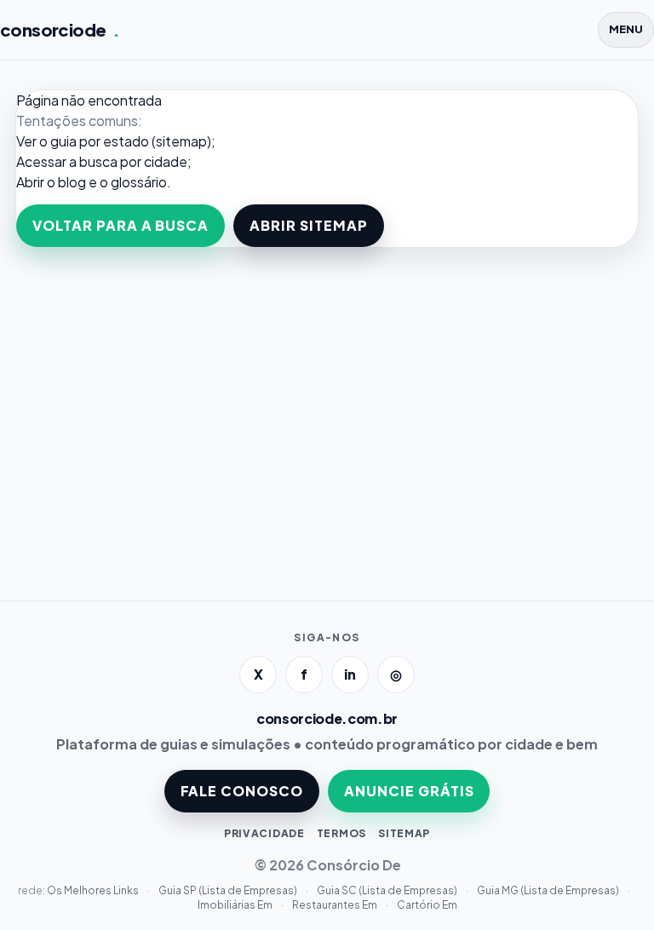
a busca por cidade (128, 161)
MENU (626, 29)
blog (72, 182)
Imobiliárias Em (236, 904)
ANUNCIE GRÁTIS (408, 791)
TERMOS (341, 833)
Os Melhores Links (94, 890)
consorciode (60, 29)
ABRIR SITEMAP (308, 225)
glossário (139, 182)
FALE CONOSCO (242, 791)
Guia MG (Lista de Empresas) (549, 890)
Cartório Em (427, 904)
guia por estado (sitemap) (130, 141)
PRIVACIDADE (264, 833)
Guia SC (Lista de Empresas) (388, 890)
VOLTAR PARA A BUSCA (120, 225)
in (350, 674)
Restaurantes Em (335, 904)
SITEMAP (404, 833)
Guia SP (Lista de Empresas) (228, 890)
